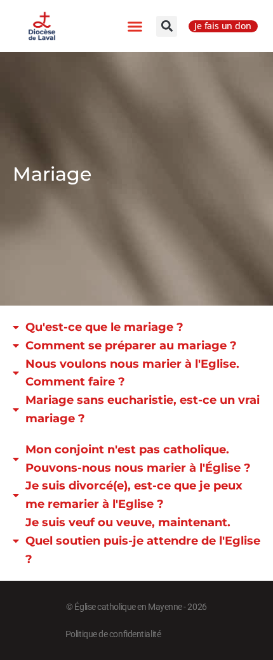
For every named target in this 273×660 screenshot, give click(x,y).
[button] (135, 26)
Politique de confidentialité (113, 634)
